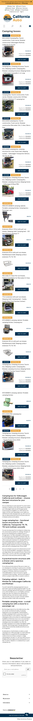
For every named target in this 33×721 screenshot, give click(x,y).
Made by (5, 710)
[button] (4, 26)
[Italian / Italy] (11, 6)
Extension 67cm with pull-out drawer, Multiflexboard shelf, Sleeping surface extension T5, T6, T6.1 (14, 255)
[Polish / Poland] (9, 10)
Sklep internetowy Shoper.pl (24, 719)
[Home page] (16, 18)
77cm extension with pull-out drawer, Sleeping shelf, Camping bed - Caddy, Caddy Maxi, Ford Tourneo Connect (14, 299)
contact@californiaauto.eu (12, 3)
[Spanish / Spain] (10, 8)
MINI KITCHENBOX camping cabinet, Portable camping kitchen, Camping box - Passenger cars (15, 208)
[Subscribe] (28, 669)
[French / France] (21, 6)
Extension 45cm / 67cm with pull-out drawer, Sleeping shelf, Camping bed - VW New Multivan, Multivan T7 (16, 231)
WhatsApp (25, 3)
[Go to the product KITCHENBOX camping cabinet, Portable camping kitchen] (8, 402)
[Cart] (29, 26)
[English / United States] (21, 10)
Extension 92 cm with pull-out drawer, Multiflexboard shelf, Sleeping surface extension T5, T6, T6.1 (14, 343)
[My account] (20, 26)
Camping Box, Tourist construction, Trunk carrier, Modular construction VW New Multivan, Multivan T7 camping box (15, 97)
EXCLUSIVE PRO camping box (11, 414)
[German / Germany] (22, 8)
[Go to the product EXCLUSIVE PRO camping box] (8, 421)
